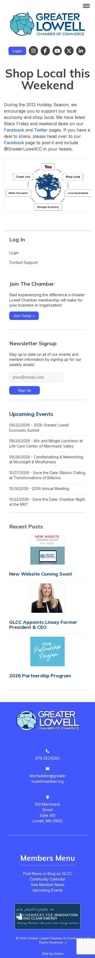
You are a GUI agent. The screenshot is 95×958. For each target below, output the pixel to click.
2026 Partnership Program (40, 676)
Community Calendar (47, 879)
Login (17, 51)
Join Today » (24, 316)
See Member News (47, 884)
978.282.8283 (47, 758)
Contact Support (23, 262)
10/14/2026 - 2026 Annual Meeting (39, 488)
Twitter (41, 130)
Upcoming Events (31, 414)
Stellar (59, 954)
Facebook (14, 130)
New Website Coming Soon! (40, 574)
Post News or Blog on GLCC (47, 873)
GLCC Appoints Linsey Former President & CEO (43, 624)
